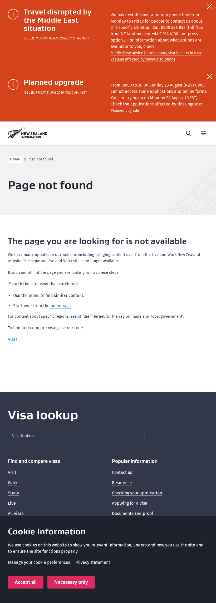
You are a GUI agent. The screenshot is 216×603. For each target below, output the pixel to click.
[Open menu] (203, 133)
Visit (12, 472)
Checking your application (137, 492)
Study (13, 492)
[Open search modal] (188, 133)
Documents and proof (132, 513)
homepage (61, 305)
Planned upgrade (125, 110)
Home (15, 159)
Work (12, 482)
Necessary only (71, 582)
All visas (15, 513)
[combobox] (76, 436)
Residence (122, 482)
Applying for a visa (129, 503)
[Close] (209, 6)
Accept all (26, 582)
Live (12, 503)
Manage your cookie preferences (39, 562)
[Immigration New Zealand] (27, 133)
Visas (12, 339)
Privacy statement (92, 562)
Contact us (122, 472)
